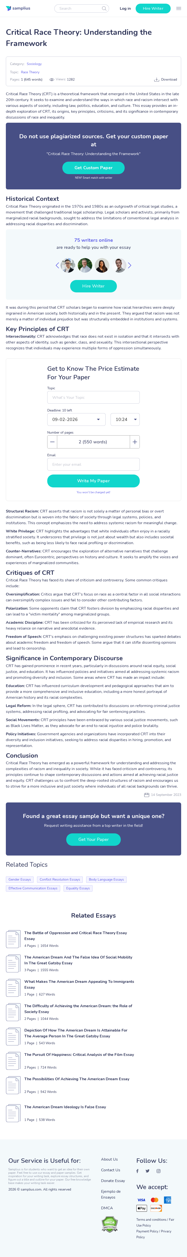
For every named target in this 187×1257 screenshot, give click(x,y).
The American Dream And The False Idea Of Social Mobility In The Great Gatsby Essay (78, 960)
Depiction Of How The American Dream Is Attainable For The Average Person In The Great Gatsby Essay (75, 1033)
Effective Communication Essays (33, 888)
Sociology (34, 64)
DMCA (107, 1208)
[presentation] (57, 265)
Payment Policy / (148, 1231)
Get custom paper (93, 168)
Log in (125, 8)
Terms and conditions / (152, 1220)
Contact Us (110, 1170)
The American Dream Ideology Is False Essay (65, 1107)
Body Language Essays (106, 879)
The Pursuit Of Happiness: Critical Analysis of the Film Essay (79, 1054)
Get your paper (93, 839)
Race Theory (30, 72)
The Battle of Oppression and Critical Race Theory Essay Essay (75, 935)
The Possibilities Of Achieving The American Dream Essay (76, 1079)
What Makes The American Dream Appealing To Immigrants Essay (79, 984)
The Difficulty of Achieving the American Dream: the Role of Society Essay (78, 1009)
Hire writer (153, 8)
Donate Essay (113, 1180)
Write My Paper (93, 481)
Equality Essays (78, 888)
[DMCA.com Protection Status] (115, 1222)
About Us (109, 1159)
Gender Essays (20, 879)
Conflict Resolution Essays (60, 879)
